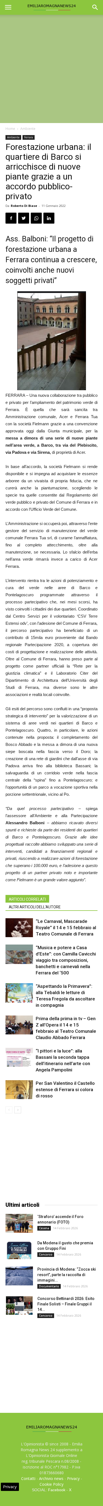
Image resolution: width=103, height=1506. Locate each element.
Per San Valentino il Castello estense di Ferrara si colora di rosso (65, 1089)
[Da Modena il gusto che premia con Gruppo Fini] (19, 1249)
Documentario (49, 1286)
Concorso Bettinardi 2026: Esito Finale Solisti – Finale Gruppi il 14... (65, 1304)
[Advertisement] (51, 69)
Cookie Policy (51, 1484)
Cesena (44, 1228)
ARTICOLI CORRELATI (27, 899)
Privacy (73, 1478)
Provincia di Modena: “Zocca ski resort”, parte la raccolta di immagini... (66, 1274)
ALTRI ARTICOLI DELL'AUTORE (35, 907)
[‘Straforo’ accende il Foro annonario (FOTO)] (19, 1223)
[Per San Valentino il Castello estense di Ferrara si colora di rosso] (19, 1089)
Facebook (56, 1490)
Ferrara (28, 137)
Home (10, 128)
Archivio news (51, 1478)
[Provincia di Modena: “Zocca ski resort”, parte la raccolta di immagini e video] (19, 1276)
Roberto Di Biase (24, 206)
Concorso (45, 1254)
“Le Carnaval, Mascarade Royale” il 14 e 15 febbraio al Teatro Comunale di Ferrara (66, 928)
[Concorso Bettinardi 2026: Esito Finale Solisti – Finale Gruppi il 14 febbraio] (19, 1305)
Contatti (28, 1478)
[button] (95, 7)
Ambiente (27, 128)
